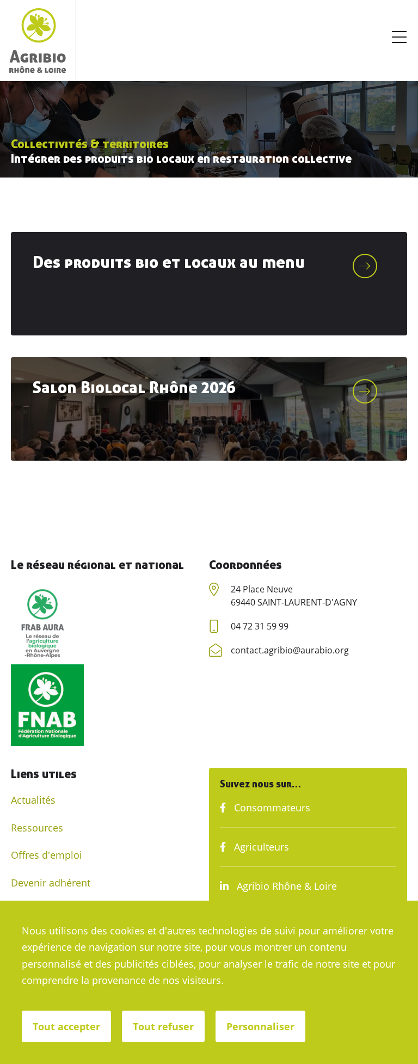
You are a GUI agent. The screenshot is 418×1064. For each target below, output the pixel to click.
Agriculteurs (260, 846)
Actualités (33, 799)
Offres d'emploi (46, 854)
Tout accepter (66, 1026)
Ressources (37, 827)
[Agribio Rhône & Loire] (37, 40)
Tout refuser (163, 1026)
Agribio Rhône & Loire (285, 885)
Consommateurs (270, 807)
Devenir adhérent (50, 882)
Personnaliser (260, 1026)
